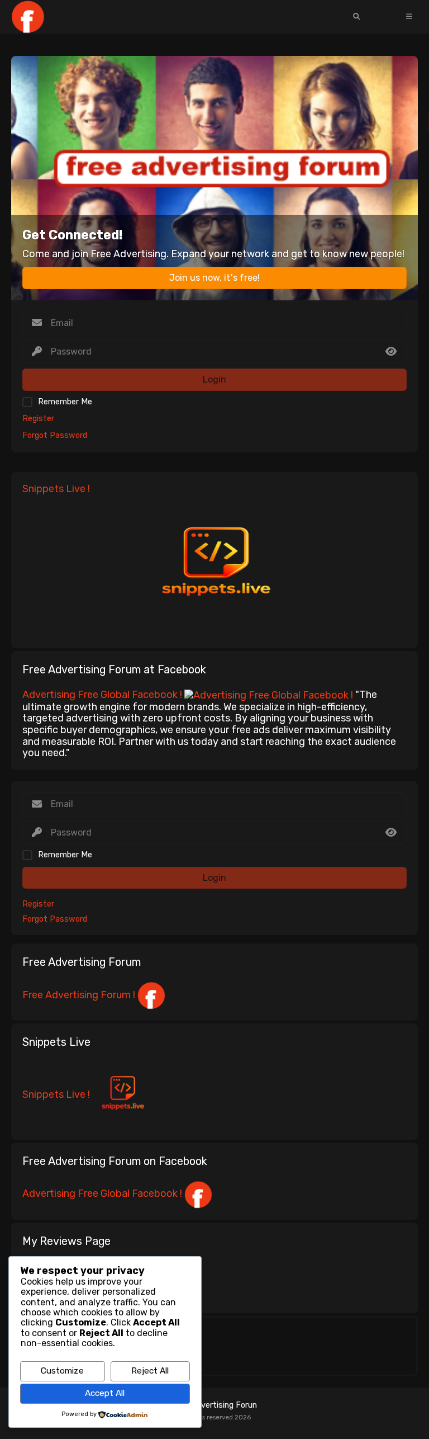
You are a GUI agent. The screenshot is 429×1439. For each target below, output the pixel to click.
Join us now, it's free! (214, 277)
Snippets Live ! (56, 1094)
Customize (62, 1371)
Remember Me (65, 402)
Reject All (150, 1371)
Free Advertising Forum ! (79, 995)
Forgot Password (54, 435)
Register (38, 418)
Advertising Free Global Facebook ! (103, 694)
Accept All (105, 1393)
